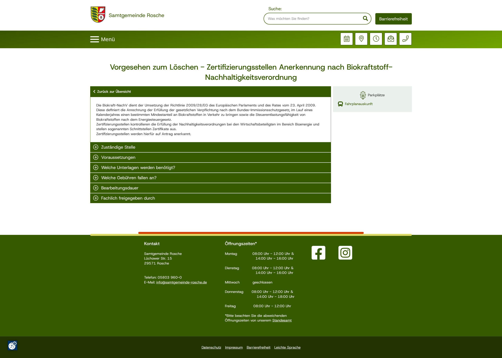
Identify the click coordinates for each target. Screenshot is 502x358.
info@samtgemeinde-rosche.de (181, 282)
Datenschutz (211, 347)
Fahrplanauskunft (359, 104)
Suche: (275, 9)
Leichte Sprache (287, 347)
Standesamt (282, 320)
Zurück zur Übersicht (114, 91)
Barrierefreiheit (393, 19)
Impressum (234, 347)
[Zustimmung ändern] (12, 345)
